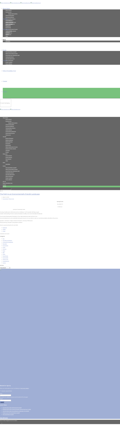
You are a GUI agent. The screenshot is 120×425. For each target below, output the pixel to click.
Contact (5, 81)
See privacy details (25, 388)
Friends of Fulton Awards (11, 148)
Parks (4, 254)
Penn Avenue (8, 34)
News (4, 39)
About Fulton (6, 8)
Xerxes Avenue (9, 32)
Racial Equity (8, 27)
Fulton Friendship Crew (9, 71)
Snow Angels (5, 257)
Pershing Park (8, 12)
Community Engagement (8, 242)
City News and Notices (7, 240)
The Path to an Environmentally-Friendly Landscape (20, 194)
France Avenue (9, 31)
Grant (4, 247)
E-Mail (4, 231)
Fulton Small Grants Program (12, 29)
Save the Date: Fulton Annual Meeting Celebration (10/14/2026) (16, 411)
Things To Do (11, 198)
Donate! (5, 91)
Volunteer (8, 150)
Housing (4, 249)
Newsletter (8, 41)
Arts (3, 238)
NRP (4, 252)
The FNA (5, 19)
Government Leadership (11, 131)
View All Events (4, 418)
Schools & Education (10, 15)
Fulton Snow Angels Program (12, 53)
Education (5, 244)
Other (7, 36)
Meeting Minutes (9, 24)
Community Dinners (10, 57)
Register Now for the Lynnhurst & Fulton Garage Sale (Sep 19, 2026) (17, 409)
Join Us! (5, 60)
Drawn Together (9, 62)
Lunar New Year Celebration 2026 (13, 55)
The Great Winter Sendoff (11, 51)
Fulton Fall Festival (9, 60)
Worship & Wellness (10, 17)
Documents (8, 25)
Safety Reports (9, 129)
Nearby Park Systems (12, 13)
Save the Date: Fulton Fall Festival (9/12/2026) (12, 407)
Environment (5, 198)
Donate (7, 152)
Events (4, 50)
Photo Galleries (9, 63)
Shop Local (6, 29)
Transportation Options (10, 19)
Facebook (5, 227)
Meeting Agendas (9, 22)
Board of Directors (9, 20)
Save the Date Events (10, 58)
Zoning (4, 262)
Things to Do (8, 135)
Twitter (4, 229)
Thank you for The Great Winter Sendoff (11, 412)
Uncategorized (6, 261)
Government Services (10, 133)
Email (1, 393)
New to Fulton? (9, 10)
